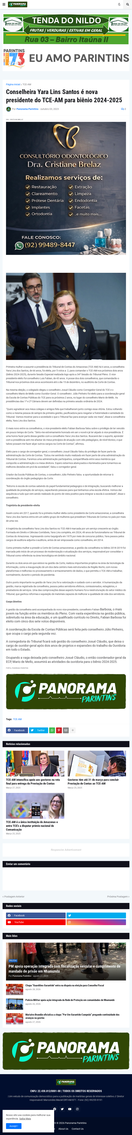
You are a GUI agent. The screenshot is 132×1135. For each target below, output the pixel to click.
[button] (4, 4)
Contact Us (78, 1128)
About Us (63, 1128)
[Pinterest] (59, 730)
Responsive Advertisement (66, 849)
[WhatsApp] (52, 730)
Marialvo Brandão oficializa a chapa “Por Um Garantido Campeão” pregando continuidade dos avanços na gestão (72, 1016)
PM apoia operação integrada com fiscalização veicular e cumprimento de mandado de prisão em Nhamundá (64, 968)
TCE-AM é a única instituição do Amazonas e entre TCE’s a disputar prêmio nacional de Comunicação (32, 825)
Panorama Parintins (75, 1123)
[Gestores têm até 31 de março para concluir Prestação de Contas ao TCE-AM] (97, 763)
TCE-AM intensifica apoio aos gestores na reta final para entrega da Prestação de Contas (33, 781)
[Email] (66, 730)
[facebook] (55, 1109)
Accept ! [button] (13, 1126)
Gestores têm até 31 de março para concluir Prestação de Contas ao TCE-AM (93, 781)
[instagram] (96, 922)
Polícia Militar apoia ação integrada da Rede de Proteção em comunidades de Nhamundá (69, 1000)
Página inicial (13, 84)
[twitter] (96, 915)
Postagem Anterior (14, 896)
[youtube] (70, 1109)
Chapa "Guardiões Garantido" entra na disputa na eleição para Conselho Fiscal (64, 985)
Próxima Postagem (117, 896)
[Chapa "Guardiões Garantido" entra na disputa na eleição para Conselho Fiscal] (14, 989)
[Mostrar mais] (73, 730)
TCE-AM (27, 84)
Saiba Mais (25, 1118)
